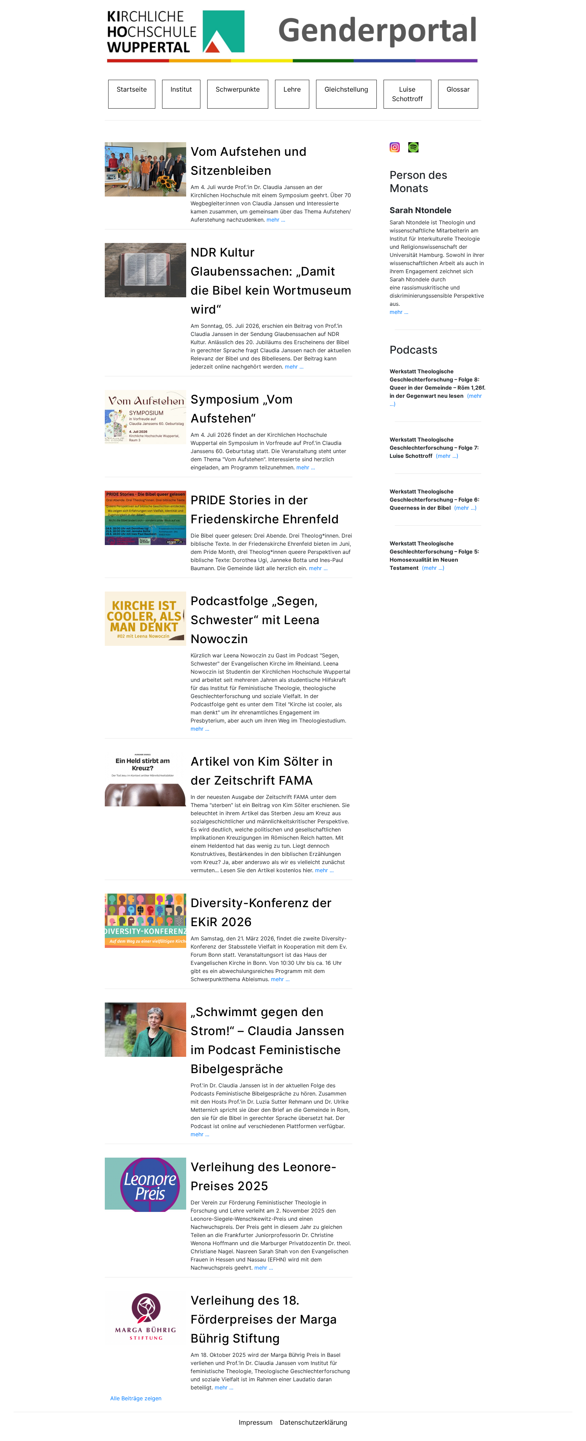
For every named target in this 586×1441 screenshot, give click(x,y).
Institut (183, 89)
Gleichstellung (346, 89)
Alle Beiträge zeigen (135, 1398)
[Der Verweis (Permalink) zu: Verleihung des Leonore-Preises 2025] (145, 1184)
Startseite (133, 89)
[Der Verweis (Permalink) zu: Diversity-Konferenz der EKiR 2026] (145, 920)
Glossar (458, 89)
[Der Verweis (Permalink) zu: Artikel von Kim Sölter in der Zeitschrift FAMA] (145, 778)
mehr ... (276, 219)
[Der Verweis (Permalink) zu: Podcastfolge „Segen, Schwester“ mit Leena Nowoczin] (145, 618)
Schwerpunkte (238, 89)
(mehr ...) (447, 455)
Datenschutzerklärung (313, 1422)
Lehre (292, 89)
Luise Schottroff (407, 94)
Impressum (256, 1422)
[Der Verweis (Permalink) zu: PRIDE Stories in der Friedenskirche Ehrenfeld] (145, 517)
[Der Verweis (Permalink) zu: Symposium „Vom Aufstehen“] (145, 416)
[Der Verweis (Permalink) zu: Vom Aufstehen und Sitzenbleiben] (145, 169)
